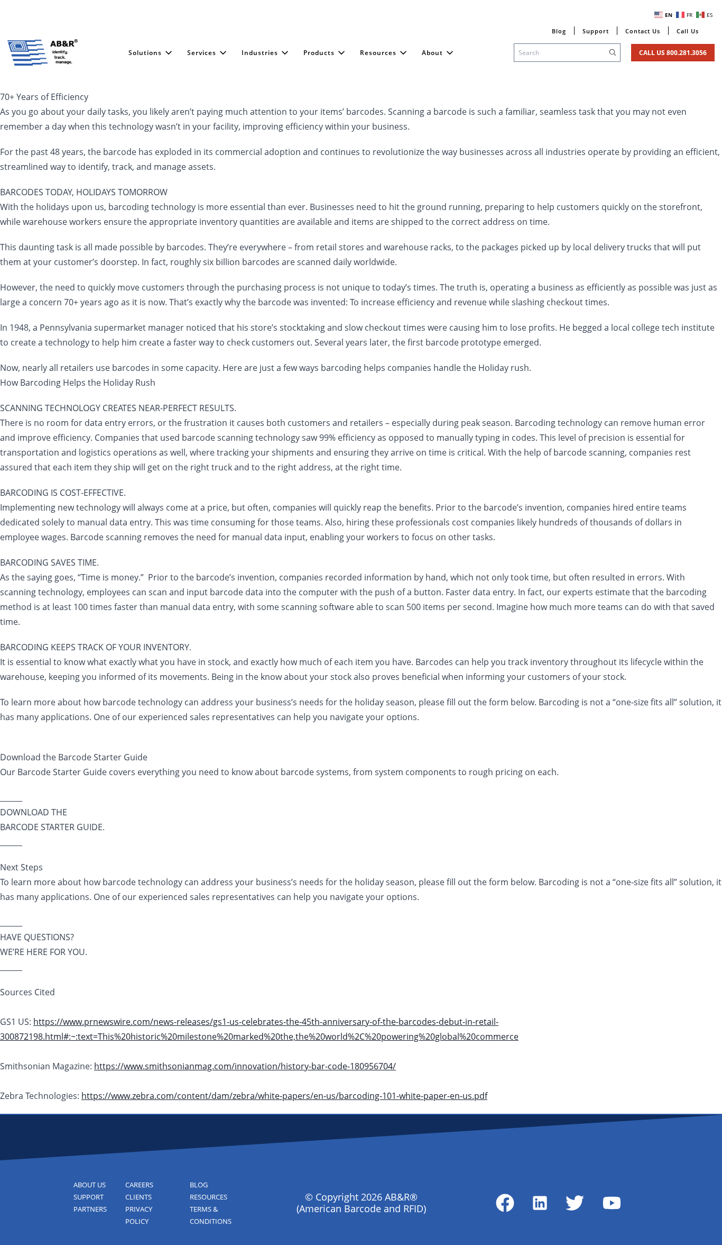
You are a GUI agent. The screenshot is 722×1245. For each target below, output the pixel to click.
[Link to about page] (505, 1203)
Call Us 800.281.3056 (673, 52)
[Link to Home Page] (42, 52)
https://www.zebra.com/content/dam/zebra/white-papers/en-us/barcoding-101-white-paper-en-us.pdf (284, 1096)
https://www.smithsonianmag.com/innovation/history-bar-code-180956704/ (245, 1066)
